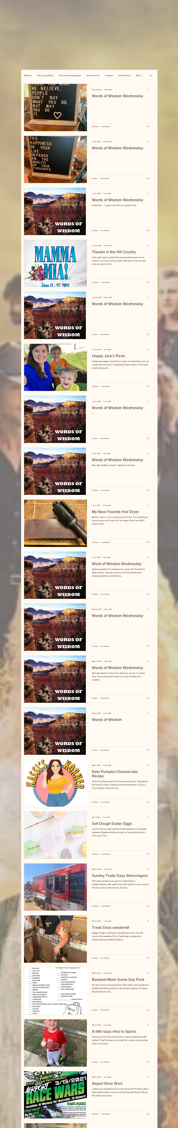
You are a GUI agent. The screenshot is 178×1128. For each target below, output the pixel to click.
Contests (109, 75)
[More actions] (149, 89)
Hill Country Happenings (70, 75)
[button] (151, 75)
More (138, 75)
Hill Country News (45, 75)
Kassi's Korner (93, 75)
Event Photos (124, 75)
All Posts (28, 75)
